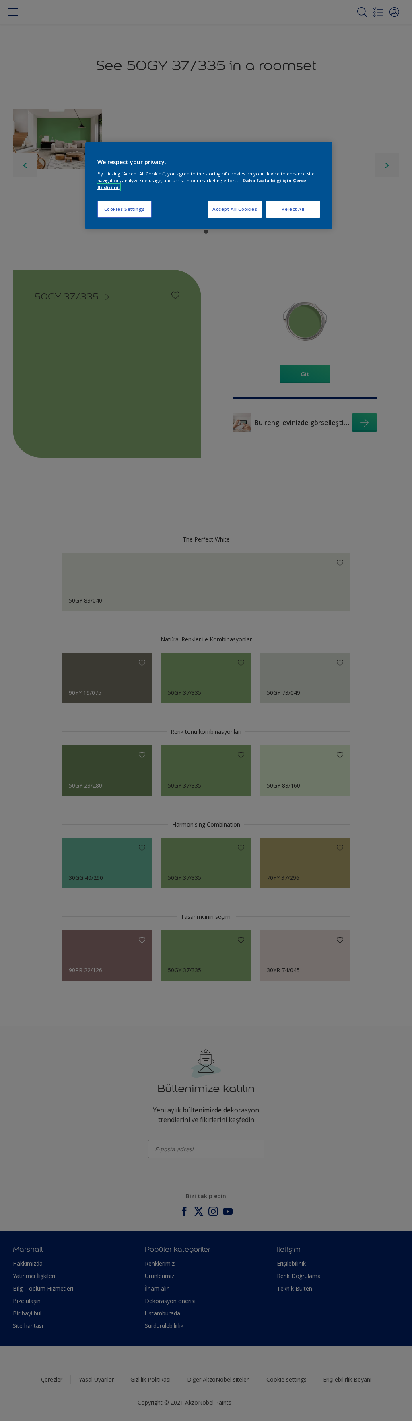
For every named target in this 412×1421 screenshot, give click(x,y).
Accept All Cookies (234, 209)
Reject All (293, 209)
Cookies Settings (124, 209)
